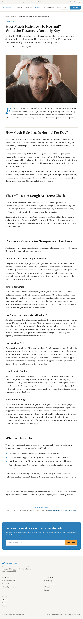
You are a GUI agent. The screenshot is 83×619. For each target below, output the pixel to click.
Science (38, 7)
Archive (29, 7)
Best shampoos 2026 (9, 581)
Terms (4, 606)
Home (7, 16)
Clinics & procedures (9, 587)
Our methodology (75, 2)
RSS (64, 7)
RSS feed (47, 587)
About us (5, 600)
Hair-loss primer (49, 584)
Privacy (4, 603)
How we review (54, 510)
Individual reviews (8, 584)
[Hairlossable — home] (9, 7)
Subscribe (75, 7)
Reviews (20, 7)
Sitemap (46, 590)
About (59, 7)
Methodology (49, 7)
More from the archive (68, 510)
